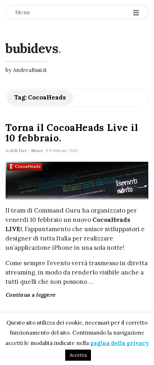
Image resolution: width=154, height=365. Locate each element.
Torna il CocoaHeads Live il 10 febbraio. (71, 133)
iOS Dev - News (26, 150)
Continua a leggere (30, 294)
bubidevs (31, 48)
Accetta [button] (78, 355)
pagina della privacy (119, 343)
